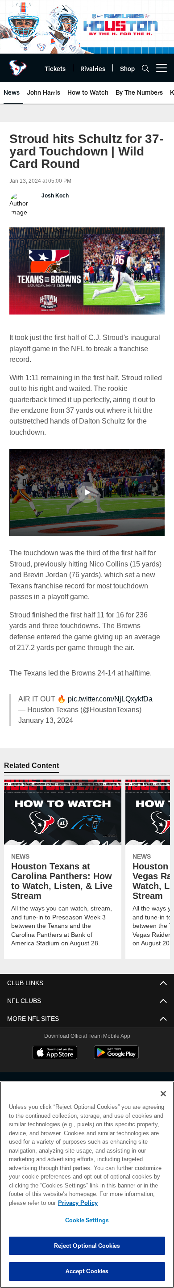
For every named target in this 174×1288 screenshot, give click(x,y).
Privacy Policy (75, 1202)
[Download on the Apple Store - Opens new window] (55, 1052)
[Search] (145, 68)
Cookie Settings (87, 1220)
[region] (87, 1184)
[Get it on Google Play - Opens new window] (116, 1056)
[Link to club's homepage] (18, 64)
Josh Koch (54, 196)
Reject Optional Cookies (87, 1245)
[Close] (163, 1093)
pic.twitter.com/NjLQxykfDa (108, 698)
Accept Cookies (87, 1271)
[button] (87, 491)
